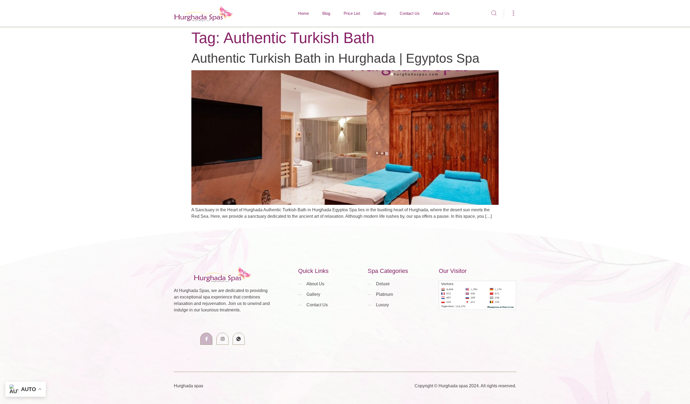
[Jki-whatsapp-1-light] (239, 339)
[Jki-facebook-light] (206, 339)
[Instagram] (222, 339)
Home (303, 13)
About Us (441, 13)
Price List (352, 13)
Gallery (380, 13)
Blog (326, 13)
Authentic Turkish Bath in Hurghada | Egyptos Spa (335, 58)
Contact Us (410, 13)
